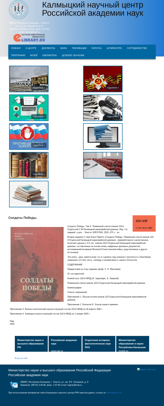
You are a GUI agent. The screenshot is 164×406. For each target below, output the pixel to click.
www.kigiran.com (114, 392)
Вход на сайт (21, 357)
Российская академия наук (28, 375)
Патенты (96, 48)
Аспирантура (114, 48)
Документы (48, 48)
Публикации (79, 48)
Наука (63, 48)
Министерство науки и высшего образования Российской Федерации (59, 370)
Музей (33, 55)
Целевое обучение (73, 55)
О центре (31, 48)
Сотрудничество (137, 48)
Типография (18, 55)
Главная (15, 48)
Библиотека (49, 55)
